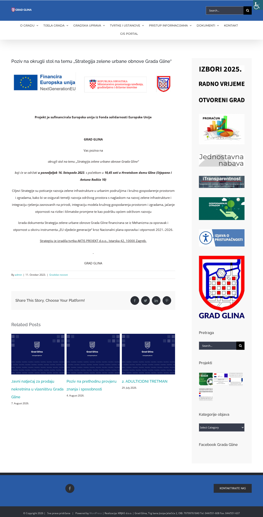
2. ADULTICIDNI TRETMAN (89, 381)
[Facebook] (69, 488)
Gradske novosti (58, 274)
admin (18, 274)
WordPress (95, 513)
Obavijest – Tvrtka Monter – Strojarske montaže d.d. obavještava (145, 389)
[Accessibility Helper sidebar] (258, 5)
